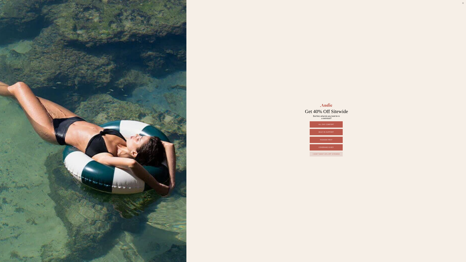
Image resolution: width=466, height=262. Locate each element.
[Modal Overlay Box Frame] (233, 131)
